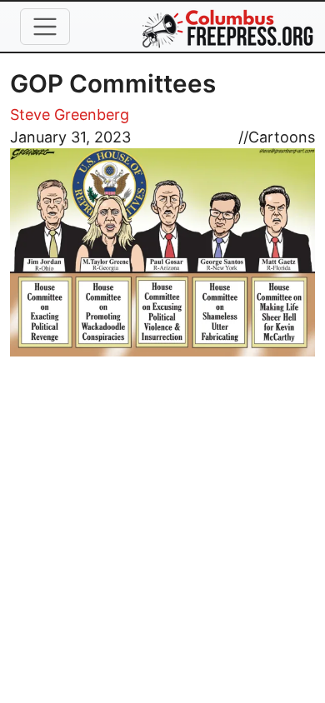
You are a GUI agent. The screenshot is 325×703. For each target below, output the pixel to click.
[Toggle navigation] (45, 26)
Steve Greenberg (69, 114)
